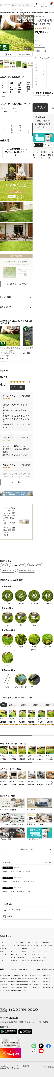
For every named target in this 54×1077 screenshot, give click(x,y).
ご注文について (35, 155)
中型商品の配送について (13, 984)
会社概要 (26, 1066)
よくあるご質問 (50, 155)
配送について (33, 981)
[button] (51, 720)
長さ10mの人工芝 (35, 565)
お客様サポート (13, 916)
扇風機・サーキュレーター (27, 960)
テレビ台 (14, 954)
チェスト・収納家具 (16, 957)
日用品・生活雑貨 (37, 960)
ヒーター (25, 954)
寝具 (1, 951)
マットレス (4, 948)
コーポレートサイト (7, 1066)
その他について (33, 987)
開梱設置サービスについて (13, 990)
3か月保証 (44, 975)
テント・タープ (37, 942)
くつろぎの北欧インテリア (1, 975)
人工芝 (3, 565)
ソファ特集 (1, 984)
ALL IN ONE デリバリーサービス (44, 987)
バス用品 (46, 942)
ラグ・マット (15, 948)
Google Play (49, 145)
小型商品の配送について (13, 987)
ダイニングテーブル (5, 954)
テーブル (3, 957)
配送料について (43, 155)
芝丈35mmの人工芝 (17, 565)
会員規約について (24, 984)
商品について (33, 975)
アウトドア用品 (37, 945)
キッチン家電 (26, 942)
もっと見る (16, 482)
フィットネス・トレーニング (48, 945)
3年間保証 (44, 981)
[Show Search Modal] (13, 5)
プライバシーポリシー (8, 1067)
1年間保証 (44, 978)
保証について (24, 981)
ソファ (2, 942)
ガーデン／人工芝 (7, 571)
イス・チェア (4, 960)
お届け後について (33, 984)
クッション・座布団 (16, 942)
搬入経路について (24, 975)
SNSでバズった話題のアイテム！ (1, 981)
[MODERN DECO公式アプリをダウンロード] (43, 137)
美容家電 (25, 948)
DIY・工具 (35, 954)
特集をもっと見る (27, 849)
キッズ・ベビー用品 (37, 957)
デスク (13, 951)
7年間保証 (44, 984)
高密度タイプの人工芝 (26, 571)
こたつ (24, 957)
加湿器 (24, 951)
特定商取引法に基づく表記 (10, 1068)
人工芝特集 (1, 987)
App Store (39, 145)
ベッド (2, 945)
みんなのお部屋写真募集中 (1, 990)
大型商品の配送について (13, 981)
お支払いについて (13, 975)
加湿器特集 (1, 978)
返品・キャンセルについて (24, 978)
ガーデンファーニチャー (37, 951)
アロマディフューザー (27, 945)
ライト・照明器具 (16, 945)
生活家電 (14, 960)
